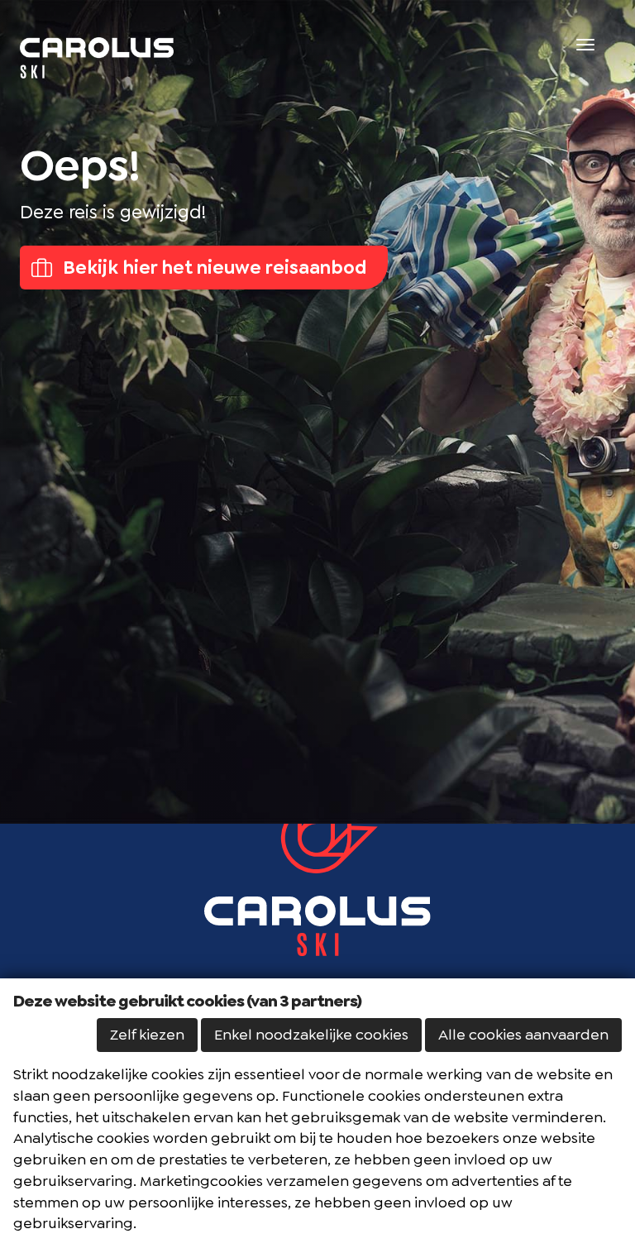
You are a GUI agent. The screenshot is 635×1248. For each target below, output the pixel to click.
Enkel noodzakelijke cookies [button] (311, 1035)
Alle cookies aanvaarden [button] (523, 1035)
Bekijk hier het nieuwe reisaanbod (213, 267)
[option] (317, 412)
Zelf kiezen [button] (147, 1035)
